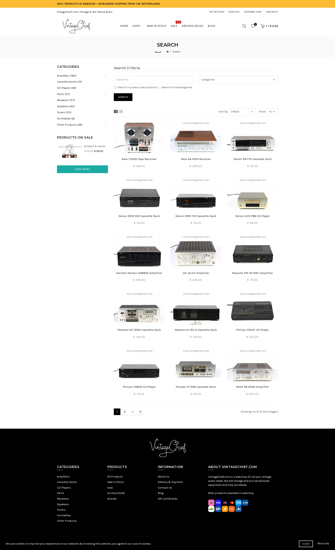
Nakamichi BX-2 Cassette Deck (196, 330)
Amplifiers (63, 476)
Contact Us (165, 487)
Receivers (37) (66, 100)
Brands (112, 498)
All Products (115, 476)
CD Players (64, 487)
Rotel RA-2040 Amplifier (252, 387)
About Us (163, 476)
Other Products (67, 520)
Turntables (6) (66, 118)
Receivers (63, 498)
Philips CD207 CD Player (252, 330)
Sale (110, 487)
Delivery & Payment (170, 482)
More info (323, 543)
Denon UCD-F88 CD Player (252, 216)
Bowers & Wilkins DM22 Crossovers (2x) (96, 146)
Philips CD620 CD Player (139, 387)
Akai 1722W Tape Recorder (139, 159)
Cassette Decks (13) (69, 81)
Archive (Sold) (116, 493)
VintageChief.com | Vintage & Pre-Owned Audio (84, 11)
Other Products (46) (69, 124)
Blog (160, 493)
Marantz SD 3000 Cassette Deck (139, 330)
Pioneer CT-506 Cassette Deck (196, 387)
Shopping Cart (253, 11)
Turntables (64, 515)
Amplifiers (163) (66, 75)
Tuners (61, 509)
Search (176, 51)
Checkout (272, 11)
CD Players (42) (66, 88)
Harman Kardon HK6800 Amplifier (139, 273)
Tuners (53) (64, 112)
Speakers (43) (66, 106)
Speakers (63, 504)
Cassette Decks (67, 482)
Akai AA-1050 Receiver (196, 159)
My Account (217, 11)
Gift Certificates (168, 498)
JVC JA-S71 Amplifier (195, 273)
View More (82, 169)
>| (140, 412)
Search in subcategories (176, 87)
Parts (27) (63, 94)
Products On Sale (75, 137)
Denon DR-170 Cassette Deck (252, 159)
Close (306, 543)
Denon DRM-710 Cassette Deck (195, 216)
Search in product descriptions (137, 87)
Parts (60, 493)
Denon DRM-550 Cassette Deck (139, 216)
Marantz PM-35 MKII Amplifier (252, 273)
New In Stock (115, 482)
